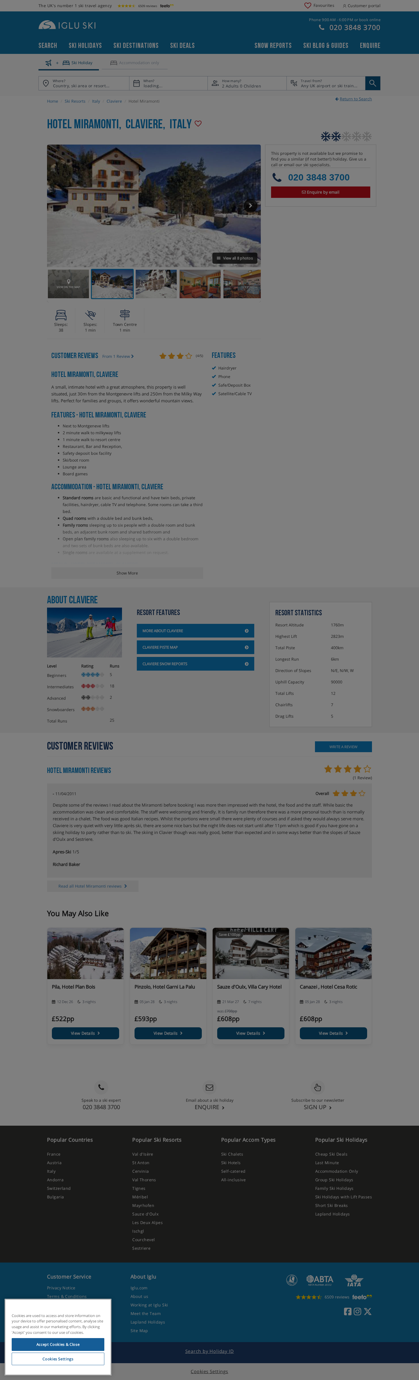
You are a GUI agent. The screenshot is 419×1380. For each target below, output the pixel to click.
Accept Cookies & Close (58, 1344)
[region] (58, 1337)
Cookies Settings (58, 1358)
